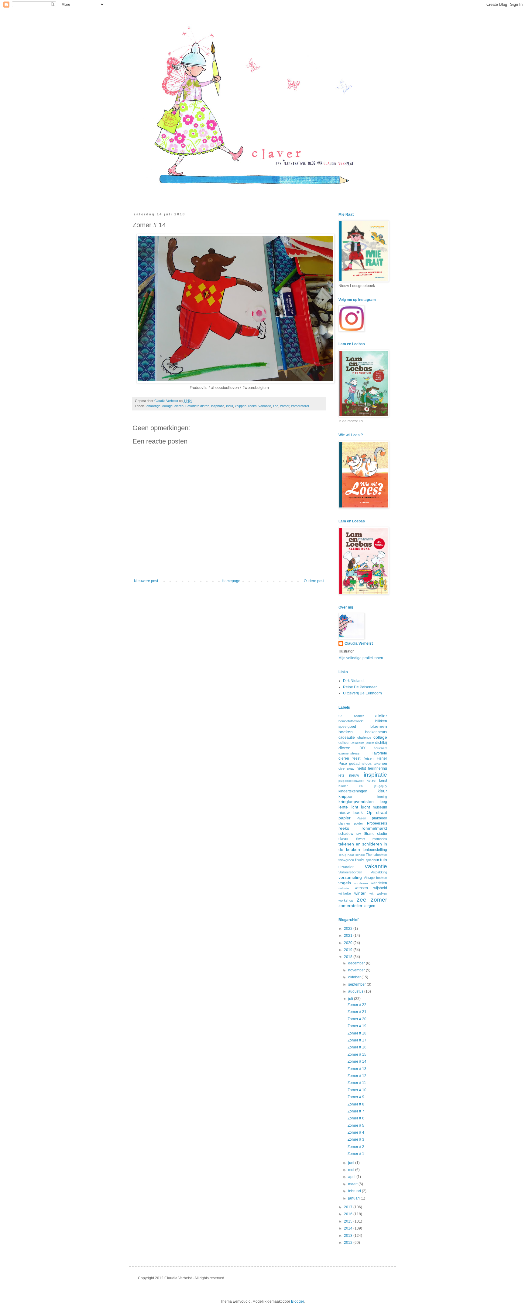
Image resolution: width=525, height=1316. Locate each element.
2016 (348, 1214)
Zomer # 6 (356, 1118)
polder (358, 823)
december (357, 963)
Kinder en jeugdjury (362, 786)
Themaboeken (376, 854)
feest (356, 758)
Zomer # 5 (356, 1125)
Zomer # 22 (357, 1005)
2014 (348, 1228)
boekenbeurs (376, 732)
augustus (356, 991)
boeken (345, 731)
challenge (153, 406)
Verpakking (379, 872)
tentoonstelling (375, 850)
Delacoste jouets (362, 742)
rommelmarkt (374, 828)
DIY (362, 748)
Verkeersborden (350, 872)
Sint (358, 833)
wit (371, 893)
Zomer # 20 (357, 1019)
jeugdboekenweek (351, 780)
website (343, 888)
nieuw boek (350, 812)
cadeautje (346, 737)
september (357, 984)
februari (355, 1191)
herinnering (377, 768)
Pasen (361, 818)
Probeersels (377, 823)
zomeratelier (300, 406)
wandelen (379, 883)
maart (353, 1184)
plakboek (379, 818)
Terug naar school (351, 854)
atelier (381, 715)
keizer (372, 780)
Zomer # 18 (357, 1033)
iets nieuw (348, 775)
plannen (344, 823)
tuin (383, 859)
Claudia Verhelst (166, 401)
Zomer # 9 (356, 1097)
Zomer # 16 (357, 1047)
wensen (361, 888)
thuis (359, 859)
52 (340, 716)
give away (346, 768)
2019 (348, 950)
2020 (348, 943)
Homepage (231, 581)
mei (351, 1170)
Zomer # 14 (357, 1061)
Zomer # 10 (357, 1090)
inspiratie (217, 406)
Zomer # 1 (356, 1154)
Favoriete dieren (197, 406)
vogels (344, 882)
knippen (240, 406)
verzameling (350, 877)
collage (167, 406)
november (357, 970)
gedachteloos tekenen (368, 763)
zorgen (369, 906)
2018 (348, 957)
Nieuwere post (146, 581)
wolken (382, 893)
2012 (348, 1242)
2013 (348, 1235)
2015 (348, 1221)
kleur (229, 406)
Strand (369, 834)
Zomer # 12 (357, 1076)
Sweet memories (371, 839)
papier (344, 817)
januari (354, 1198)
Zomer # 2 (356, 1147)
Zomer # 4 (356, 1132)
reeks (252, 406)
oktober (355, 977)
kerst (383, 780)
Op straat (377, 812)
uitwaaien (346, 867)
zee (275, 406)
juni (351, 1163)
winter (360, 893)
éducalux (380, 748)
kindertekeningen (352, 791)
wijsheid (380, 888)
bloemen (378, 726)
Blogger (297, 1301)
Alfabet (359, 716)
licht (354, 807)
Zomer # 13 (357, 1069)
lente (343, 807)
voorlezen (361, 883)
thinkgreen (346, 860)
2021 (348, 935)
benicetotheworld (350, 721)
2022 (348, 928)
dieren (179, 406)
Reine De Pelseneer (360, 687)
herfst (361, 768)
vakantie (265, 406)
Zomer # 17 (357, 1040)
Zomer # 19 (357, 1026)
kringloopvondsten (356, 801)
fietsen (368, 758)
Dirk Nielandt (354, 681)
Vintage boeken (375, 877)
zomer (284, 406)
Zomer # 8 (356, 1104)
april (352, 1177)
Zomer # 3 (356, 1139)
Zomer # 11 (357, 1083)
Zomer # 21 (357, 1012)
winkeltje (344, 893)
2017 (348, 1207)
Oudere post (314, 581)
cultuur (344, 743)
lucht (365, 807)
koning (382, 796)
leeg (383, 802)
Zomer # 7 (356, 1111)
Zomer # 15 (357, 1054)
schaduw (345, 834)
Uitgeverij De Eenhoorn (362, 693)
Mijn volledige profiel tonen (360, 658)
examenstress (349, 753)
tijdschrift (372, 860)
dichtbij (381, 743)
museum (380, 807)
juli (351, 999)
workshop (345, 900)
